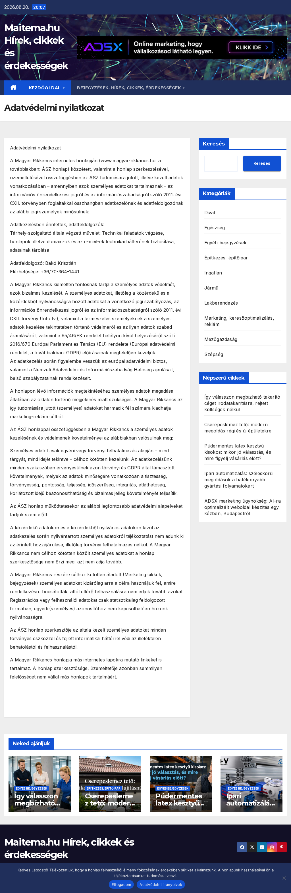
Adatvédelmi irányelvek (161, 884)
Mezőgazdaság (220, 339)
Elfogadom (121, 884)
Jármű (211, 288)
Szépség (213, 354)
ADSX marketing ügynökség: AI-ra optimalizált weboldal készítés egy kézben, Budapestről (242, 507)
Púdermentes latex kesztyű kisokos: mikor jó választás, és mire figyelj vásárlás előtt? (237, 452)
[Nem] (284, 878)
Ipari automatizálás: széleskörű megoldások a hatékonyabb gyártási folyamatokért (238, 480)
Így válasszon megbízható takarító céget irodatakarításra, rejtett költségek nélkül (242, 403)
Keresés (214, 144)
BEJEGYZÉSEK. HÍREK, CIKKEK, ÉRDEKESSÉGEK (129, 87)
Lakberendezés (221, 303)
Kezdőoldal (45, 87)
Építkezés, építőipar (226, 258)
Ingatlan (213, 273)
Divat (209, 212)
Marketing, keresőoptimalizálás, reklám (239, 321)
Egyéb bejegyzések (225, 242)
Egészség (214, 227)
